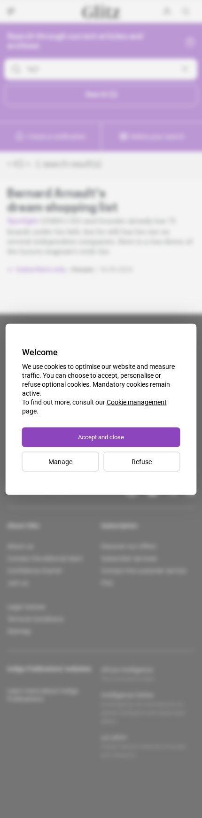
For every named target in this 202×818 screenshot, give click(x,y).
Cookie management (137, 401)
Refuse (142, 461)
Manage (60, 461)
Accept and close (101, 436)
